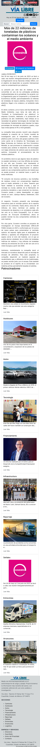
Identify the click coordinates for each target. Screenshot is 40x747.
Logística (8, 726)
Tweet (19, 71)
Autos (7, 708)
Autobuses (9, 706)
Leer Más (6, 312)
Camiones (8, 704)
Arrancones (9, 724)
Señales (8, 719)
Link (23, 71)
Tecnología (9, 710)
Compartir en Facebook (25, 68)
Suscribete (9, 734)
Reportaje (8, 717)
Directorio (8, 732)
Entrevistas (9, 721)
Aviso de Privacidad (12, 736)
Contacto (8, 738)
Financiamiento (10, 712)
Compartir (10, 68)
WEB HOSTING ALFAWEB (31, 746)
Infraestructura (10, 715)
